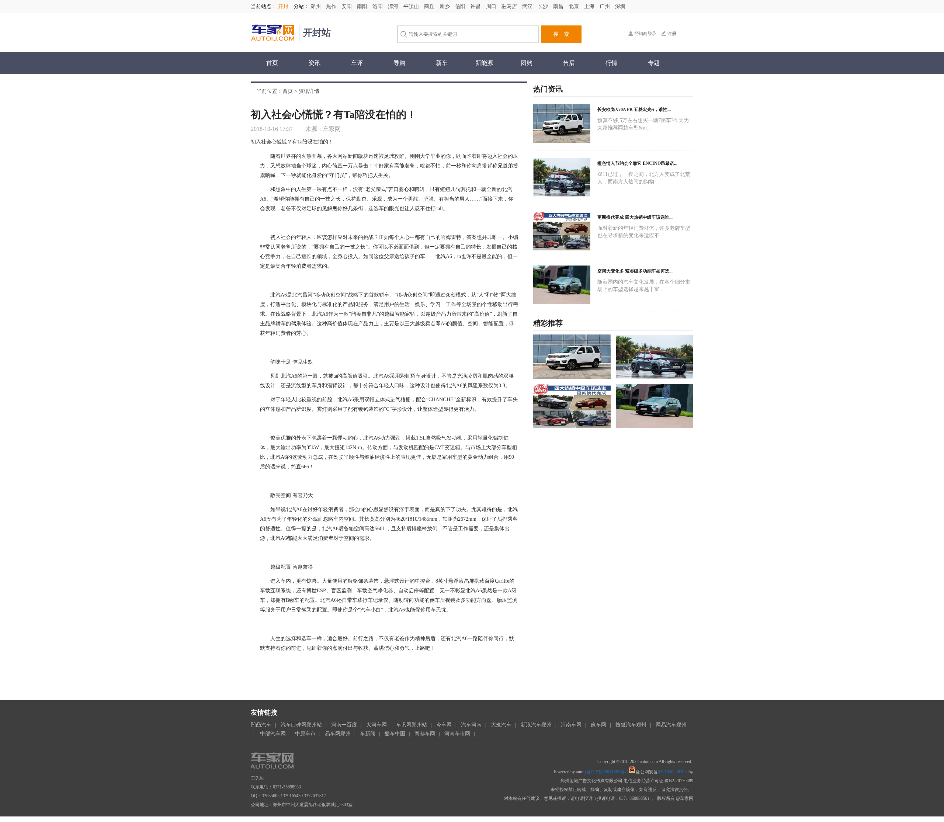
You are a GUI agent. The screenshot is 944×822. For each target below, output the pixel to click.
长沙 (543, 6)
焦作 (332, 6)
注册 (671, 33)
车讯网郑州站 (411, 725)
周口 (492, 6)
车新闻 (367, 733)
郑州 (316, 6)
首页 (272, 63)
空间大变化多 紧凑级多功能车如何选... (635, 271)
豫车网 (598, 725)
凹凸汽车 (261, 725)
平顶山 (411, 6)
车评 (357, 63)
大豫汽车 (501, 725)
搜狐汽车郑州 (630, 725)
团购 (526, 63)
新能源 (484, 63)
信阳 (461, 6)
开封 (283, 6)
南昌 (559, 6)
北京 (574, 6)
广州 (605, 6)
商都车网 (424, 733)
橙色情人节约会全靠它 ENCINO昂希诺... (637, 163)
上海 (590, 6)
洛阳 (378, 6)
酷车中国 (395, 733)
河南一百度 (344, 725)
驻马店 (510, 6)
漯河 (394, 6)
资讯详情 (309, 91)
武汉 (528, 6)
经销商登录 (645, 33)
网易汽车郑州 (671, 725)
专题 (654, 63)
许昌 (476, 6)
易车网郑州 (338, 733)
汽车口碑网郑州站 (301, 725)
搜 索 (561, 34)
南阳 (363, 6)
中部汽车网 (273, 733)
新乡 (445, 6)
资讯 (314, 63)
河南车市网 (457, 733)
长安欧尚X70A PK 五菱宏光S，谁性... (634, 109)
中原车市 (305, 733)
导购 (399, 63)
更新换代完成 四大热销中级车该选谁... (635, 217)
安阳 (347, 6)
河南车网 (571, 725)
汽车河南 (471, 725)
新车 (442, 63)
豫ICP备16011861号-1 (607, 771)
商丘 (430, 6)
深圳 (620, 6)
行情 (611, 63)
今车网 (444, 725)
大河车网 (376, 725)
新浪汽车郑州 (536, 725)
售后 (569, 63)
